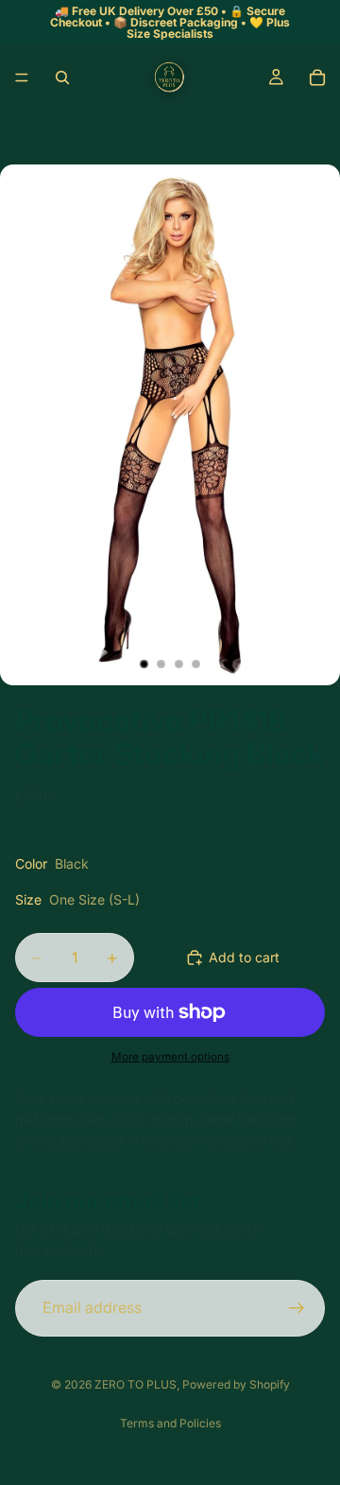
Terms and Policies (170, 1423)
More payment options (170, 1056)
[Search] (62, 77)
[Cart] (317, 77)
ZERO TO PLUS (135, 1384)
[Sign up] (296, 1308)
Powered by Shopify (236, 1384)
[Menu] (21, 77)
